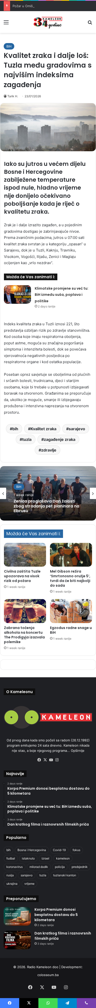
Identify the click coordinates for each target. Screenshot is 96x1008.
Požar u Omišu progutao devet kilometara (44, 6)
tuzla (27, 439)
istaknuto (28, 858)
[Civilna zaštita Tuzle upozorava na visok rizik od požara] (25, 555)
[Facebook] (39, 760)
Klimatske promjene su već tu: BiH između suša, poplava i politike (61, 294)
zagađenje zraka (59, 439)
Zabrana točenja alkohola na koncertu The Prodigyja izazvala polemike (24, 634)
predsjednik (80, 867)
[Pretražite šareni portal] (89, 23)
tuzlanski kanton (64, 875)
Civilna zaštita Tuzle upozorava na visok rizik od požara (22, 576)
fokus (76, 850)
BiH (9, 46)
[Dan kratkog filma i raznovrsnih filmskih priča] (17, 940)
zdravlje (48, 450)
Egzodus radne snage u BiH (71, 630)
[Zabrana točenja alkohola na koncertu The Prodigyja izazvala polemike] (25, 611)
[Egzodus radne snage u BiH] (71, 611)
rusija (10, 875)
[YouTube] (51, 760)
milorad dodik (39, 867)
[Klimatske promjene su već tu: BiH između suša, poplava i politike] (17, 294)
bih (15, 428)
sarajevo (77, 428)
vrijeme (29, 883)
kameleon (63, 858)
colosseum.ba (48, 975)
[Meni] (6, 23)
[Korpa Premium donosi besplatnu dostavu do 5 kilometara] (17, 916)
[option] (48, 493)
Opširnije (77, 751)
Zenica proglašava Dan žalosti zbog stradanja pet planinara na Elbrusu (46, 506)
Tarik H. (12, 96)
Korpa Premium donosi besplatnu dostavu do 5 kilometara (56, 914)
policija (60, 867)
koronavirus (14, 867)
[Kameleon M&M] (48, 22)
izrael (45, 858)
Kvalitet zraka (43, 428)
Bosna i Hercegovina (31, 850)
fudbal (10, 858)
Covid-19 (59, 850)
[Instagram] (57, 760)
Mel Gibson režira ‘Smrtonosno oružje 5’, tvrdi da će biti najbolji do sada (70, 578)
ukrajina (11, 883)
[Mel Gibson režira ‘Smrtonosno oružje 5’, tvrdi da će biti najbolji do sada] (71, 555)
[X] (45, 760)
